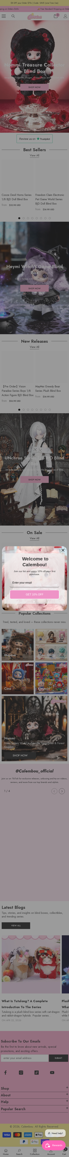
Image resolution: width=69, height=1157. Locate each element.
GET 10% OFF (34, 594)
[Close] (63, 550)
